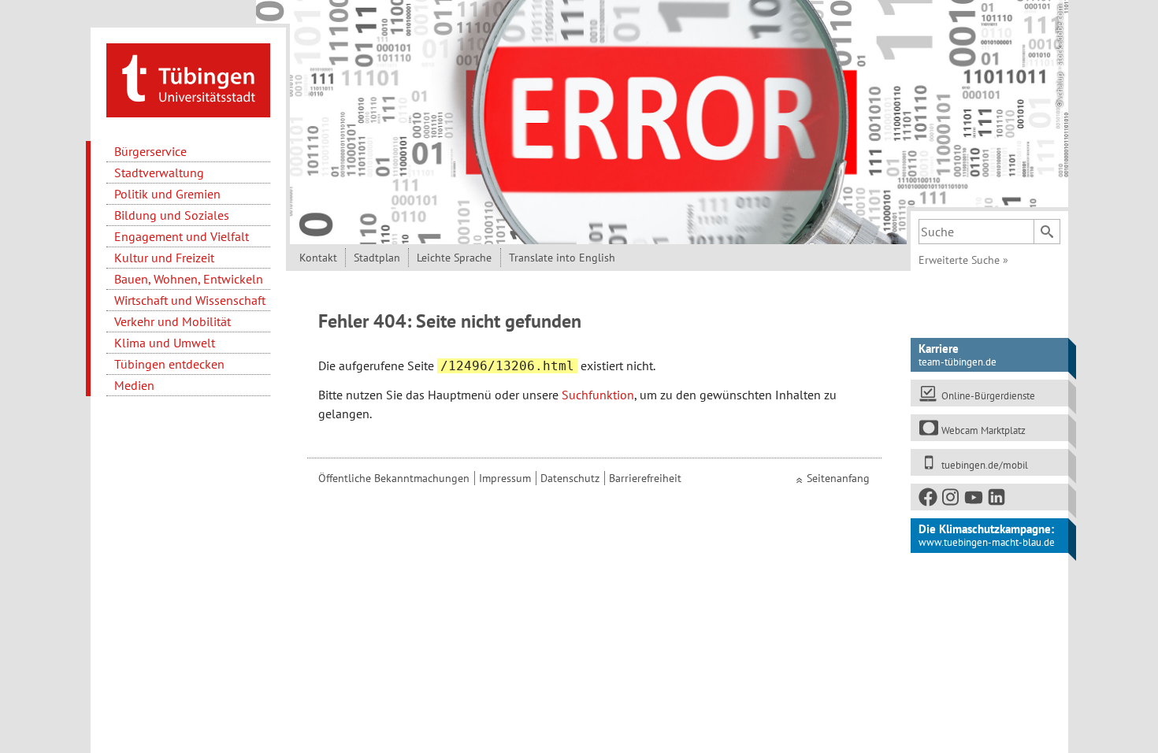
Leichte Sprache (454, 257)
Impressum (505, 478)
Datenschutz (569, 478)
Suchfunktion (598, 394)
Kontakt (318, 257)
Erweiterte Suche (963, 260)
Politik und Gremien (167, 194)
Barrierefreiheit (645, 478)
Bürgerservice (150, 151)
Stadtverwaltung (159, 172)
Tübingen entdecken (169, 364)
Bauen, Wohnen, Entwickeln (188, 279)
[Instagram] (951, 500)
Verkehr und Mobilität (172, 321)
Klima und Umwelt (164, 343)
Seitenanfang (838, 478)
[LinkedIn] (997, 500)
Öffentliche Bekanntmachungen (394, 478)
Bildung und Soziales (171, 215)
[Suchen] (1047, 231)
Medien (134, 385)
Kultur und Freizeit (164, 257)
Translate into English (562, 257)
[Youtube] (974, 500)
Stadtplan (377, 257)
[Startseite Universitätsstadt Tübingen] (188, 79)
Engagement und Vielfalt (181, 236)
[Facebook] (929, 500)
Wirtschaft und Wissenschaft (189, 300)
